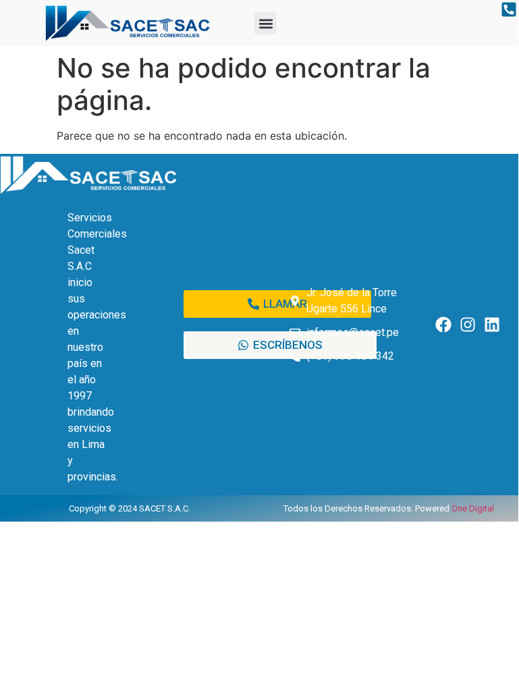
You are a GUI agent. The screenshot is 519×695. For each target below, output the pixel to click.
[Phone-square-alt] (509, 10)
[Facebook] (444, 324)
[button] (265, 23)
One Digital (473, 508)
